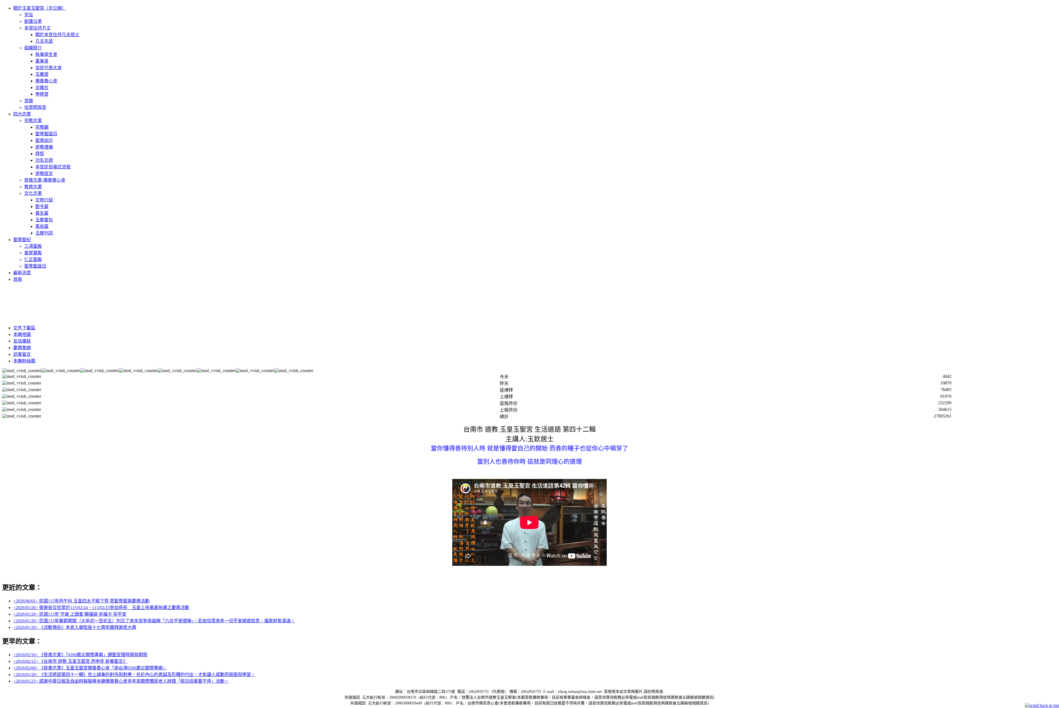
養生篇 (42, 213)
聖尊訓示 (44, 140)
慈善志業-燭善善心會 (44, 180)
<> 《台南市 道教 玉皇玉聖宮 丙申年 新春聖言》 (70, 661)
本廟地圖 (22, 334)
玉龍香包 (44, 219)
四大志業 (22, 114)
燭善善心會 (46, 81)
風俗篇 (42, 226)
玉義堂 (42, 74)
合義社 (42, 87)
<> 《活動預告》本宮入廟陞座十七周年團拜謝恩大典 (74, 627)
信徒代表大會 (48, 67)
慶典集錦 (22, 347)
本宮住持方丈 (37, 28)
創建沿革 (33, 21)
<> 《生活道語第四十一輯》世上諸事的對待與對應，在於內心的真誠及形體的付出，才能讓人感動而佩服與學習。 (134, 674)
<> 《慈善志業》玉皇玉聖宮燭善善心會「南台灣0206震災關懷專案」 (90, 668)
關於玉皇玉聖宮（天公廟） (39, 8)
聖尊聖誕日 (46, 133)
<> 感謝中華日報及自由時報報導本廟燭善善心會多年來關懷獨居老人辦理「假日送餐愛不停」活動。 (121, 681)
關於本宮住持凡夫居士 (57, 34)
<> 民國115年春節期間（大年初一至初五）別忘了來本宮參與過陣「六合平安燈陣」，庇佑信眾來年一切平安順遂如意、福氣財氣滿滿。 (154, 620)
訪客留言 (22, 354)
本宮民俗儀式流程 (53, 167)
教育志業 (33, 186)
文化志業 (33, 193)
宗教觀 (42, 127)
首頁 (17, 279)
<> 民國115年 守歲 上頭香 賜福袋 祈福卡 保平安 (69, 614)
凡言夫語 (44, 41)
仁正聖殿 (33, 259)
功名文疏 (44, 160)
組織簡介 (33, 47)
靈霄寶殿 (33, 253)
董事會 (42, 61)
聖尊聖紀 (22, 239)
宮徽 (28, 100)
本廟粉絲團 (24, 361)
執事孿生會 (46, 54)
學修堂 (42, 94)
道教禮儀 (44, 147)
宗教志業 (33, 120)
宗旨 (28, 14)
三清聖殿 (33, 246)
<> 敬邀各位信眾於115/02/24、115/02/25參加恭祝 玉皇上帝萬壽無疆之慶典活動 (101, 607)
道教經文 (44, 173)
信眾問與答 (35, 107)
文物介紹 (44, 200)
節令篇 (42, 206)
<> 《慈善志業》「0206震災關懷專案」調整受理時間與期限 (80, 654)
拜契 (39, 153)
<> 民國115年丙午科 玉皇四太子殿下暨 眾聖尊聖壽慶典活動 (81, 601)
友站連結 (22, 341)
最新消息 (22, 272)
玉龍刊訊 (44, 233)
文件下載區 (24, 327)
